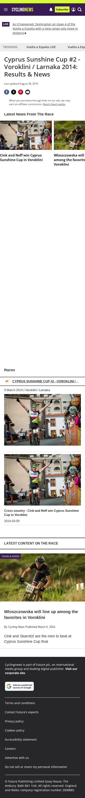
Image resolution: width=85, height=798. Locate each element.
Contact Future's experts (22, 712)
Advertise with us (17, 758)
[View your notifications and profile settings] (51, 9)
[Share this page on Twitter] (13, 92)
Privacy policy (14, 721)
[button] (80, 9)
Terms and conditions (20, 703)
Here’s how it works (54, 104)
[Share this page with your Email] (27, 92)
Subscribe (62, 9)
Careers (10, 749)
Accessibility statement (21, 739)
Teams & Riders (10, 556)
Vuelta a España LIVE (41, 47)
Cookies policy (14, 730)
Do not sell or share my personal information (36, 767)
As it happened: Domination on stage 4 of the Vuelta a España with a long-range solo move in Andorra (45, 28)
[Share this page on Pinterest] (20, 92)
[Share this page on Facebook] (6, 92)
